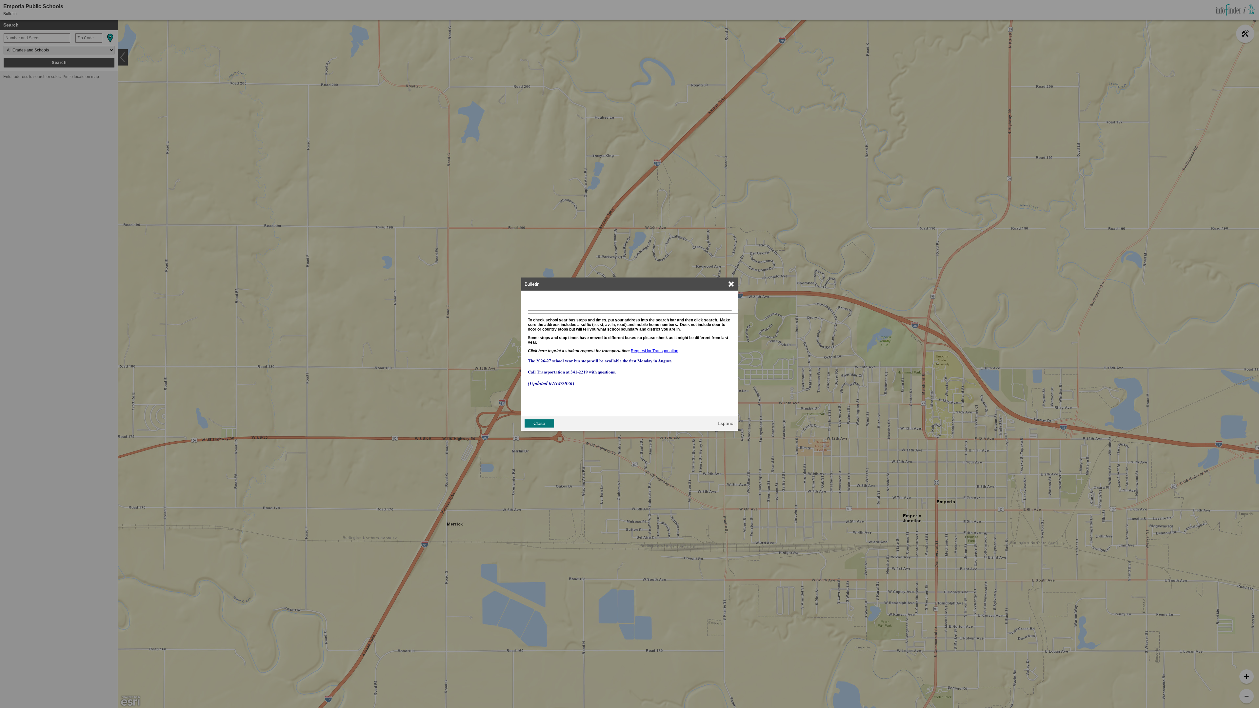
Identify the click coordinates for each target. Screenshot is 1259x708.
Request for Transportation (654, 351)
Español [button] (726, 423)
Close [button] (539, 423)
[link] (731, 284)
